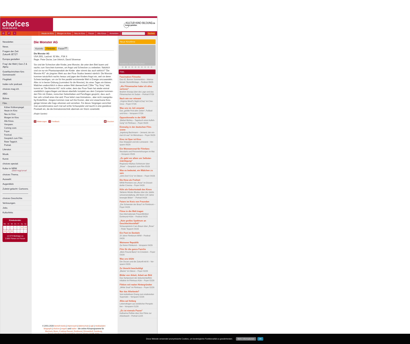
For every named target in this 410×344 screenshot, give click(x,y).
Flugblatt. (7, 79)
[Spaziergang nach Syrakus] (129, 67)
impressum (72, 326)
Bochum (49, 331)
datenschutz (83, 326)
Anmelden (114, 33)
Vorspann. (8, 124)
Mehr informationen (246, 339)
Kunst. (6, 158)
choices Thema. (11, 174)
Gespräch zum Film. (13, 138)
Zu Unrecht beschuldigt (131, 268)
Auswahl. (7, 179)
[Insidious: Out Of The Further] (125, 67)
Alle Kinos (101, 33)
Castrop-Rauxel (66, 331)
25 (8, 231)
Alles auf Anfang (128, 301)
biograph (48, 328)
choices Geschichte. (13, 198)
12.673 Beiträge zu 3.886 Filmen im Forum (15, 237)
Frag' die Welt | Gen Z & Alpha (15, 65)
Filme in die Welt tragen (131, 211)
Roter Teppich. (11, 142)
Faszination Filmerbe (130, 77)
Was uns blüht (127, 259)
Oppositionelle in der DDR (133, 117)
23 (25, 227)
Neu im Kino (79, 33)
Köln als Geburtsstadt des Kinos (136, 189)
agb (92, 326)
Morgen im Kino (64, 33)
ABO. (5, 93)
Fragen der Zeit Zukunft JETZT (17, 53)
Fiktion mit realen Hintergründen (136, 284)
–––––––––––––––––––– (15, 193)
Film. (5, 103)
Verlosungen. (9, 203)
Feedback (55, 121)
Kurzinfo (39, 48)
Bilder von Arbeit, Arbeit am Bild (136, 275)
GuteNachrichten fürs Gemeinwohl (13, 73)
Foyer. (7, 131)
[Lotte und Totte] (148, 67)
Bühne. (6, 98)
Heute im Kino (47, 33)
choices (56, 328)
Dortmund (78, 331)
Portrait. (8, 145)
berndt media (60, 326)
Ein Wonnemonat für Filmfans (134, 149)
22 (22, 227)
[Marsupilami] (122, 67)
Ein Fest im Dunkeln (130, 233)
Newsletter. (8, 42)
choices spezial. (11, 163)
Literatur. (7, 149)
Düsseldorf (88, 331)
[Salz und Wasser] (151, 67)
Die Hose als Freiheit (130, 180)
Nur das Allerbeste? (129, 291)
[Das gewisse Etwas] (145, 67)
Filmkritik (50, 48)
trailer (73, 328)
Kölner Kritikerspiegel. (14, 107)
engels (64, 328)
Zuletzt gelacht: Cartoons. (16, 188)
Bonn (55, 331)
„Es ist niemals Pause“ (131, 310)
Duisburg (98, 331)
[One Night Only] (142, 67)
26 (12, 231)
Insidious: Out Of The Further (132, 64)
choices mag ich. (11, 89)
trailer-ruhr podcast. (13, 84)
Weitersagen (42, 121)
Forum (91, 33)
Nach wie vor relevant (130, 98)
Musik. (6, 154)
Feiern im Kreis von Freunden (134, 201)
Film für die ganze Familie (133, 249)
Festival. (8, 135)
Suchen (151, 33)
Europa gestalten (11, 59)
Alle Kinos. (9, 121)
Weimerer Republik (129, 242)
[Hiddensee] (138, 67)
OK (260, 339)
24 (5, 231)
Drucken (110, 121)
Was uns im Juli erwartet (132, 108)
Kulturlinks (8, 212)
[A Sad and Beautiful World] (132, 67)
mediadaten (100, 326)
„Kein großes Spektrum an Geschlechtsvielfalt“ (133, 222)
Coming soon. (10, 128)
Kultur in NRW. (10, 168)
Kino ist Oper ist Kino (130, 139)
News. (6, 46)
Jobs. (5, 208)
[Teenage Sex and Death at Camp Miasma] (135, 67)
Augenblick (8, 184)
